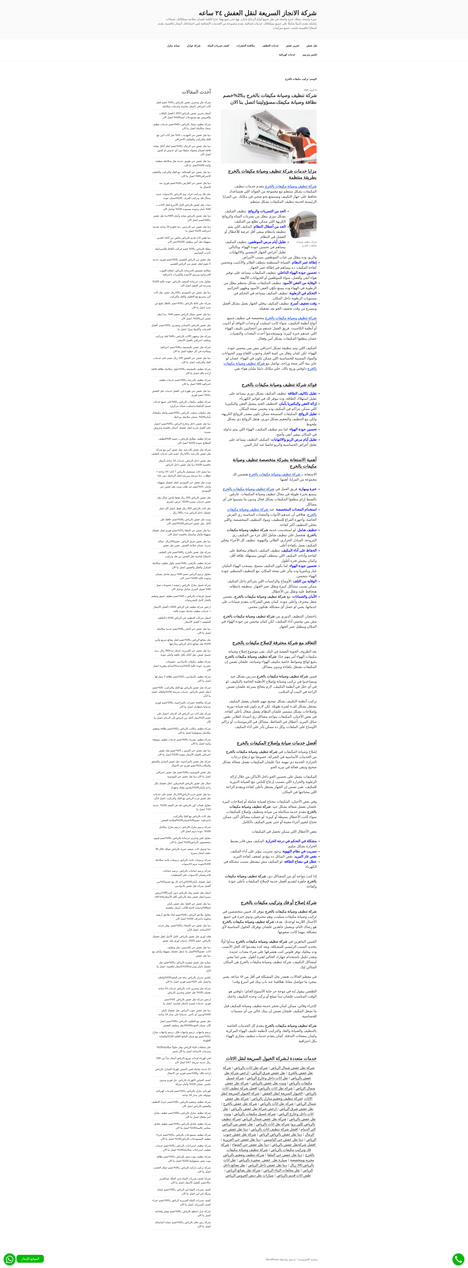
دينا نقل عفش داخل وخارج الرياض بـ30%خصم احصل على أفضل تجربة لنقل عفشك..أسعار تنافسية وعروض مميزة (182, 427)
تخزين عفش (292, 45)
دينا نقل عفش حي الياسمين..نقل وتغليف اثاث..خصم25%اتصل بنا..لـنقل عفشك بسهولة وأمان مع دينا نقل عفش (181, 951)
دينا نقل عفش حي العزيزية (242, 1139)
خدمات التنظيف (270, 45)
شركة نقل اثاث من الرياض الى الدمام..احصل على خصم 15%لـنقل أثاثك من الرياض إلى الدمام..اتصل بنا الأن (182, 717)
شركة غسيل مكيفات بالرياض (255, 1113)
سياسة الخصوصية (308, 1259)
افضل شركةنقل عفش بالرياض (294, 1144)
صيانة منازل (173, 45)
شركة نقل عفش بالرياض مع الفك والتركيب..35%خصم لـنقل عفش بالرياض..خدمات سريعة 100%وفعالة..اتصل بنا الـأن (181, 691)
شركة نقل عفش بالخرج (240, 1103)
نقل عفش (311, 45)
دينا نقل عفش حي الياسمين (283, 1139)
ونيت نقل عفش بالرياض (269, 1083)
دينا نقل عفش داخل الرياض (267, 1165)
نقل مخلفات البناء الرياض (281, 1170)
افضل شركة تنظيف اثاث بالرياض (274, 1129)
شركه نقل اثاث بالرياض (251, 1067)
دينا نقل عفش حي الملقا (284, 1154)
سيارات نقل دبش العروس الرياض (250, 1175)
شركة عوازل (194, 45)
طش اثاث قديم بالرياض (294, 1175)
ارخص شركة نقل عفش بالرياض (254, 1108)
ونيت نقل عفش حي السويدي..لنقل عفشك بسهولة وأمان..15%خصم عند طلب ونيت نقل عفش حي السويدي (184, 486)
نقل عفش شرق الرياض (268, 1072)
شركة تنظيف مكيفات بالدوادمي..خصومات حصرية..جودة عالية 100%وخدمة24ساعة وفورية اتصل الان (182, 665)
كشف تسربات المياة (218, 45)
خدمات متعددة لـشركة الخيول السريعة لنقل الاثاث (270, 1058)
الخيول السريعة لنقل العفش (282, 1093)
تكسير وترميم (310, 54)
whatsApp (10, 1259)
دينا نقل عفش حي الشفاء (250, 1144)
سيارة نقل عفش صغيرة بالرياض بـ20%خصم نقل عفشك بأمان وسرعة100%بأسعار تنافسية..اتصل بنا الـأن (184, 966)
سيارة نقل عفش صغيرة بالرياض (263, 1159)
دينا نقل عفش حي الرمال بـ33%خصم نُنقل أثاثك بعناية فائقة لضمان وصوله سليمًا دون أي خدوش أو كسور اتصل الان (182, 150)
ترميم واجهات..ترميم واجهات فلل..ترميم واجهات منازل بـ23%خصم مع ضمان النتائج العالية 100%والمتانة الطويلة (181, 1036)
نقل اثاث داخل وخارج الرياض (267, 1077)
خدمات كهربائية (287, 54)
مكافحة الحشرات (245, 45)
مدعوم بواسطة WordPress (281, 1259)
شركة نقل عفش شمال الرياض (293, 1067)
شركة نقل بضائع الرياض (244, 1170)
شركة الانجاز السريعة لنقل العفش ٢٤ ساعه (258, 13)
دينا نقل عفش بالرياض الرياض (280, 1134)
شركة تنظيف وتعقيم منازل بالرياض (276, 1098)
